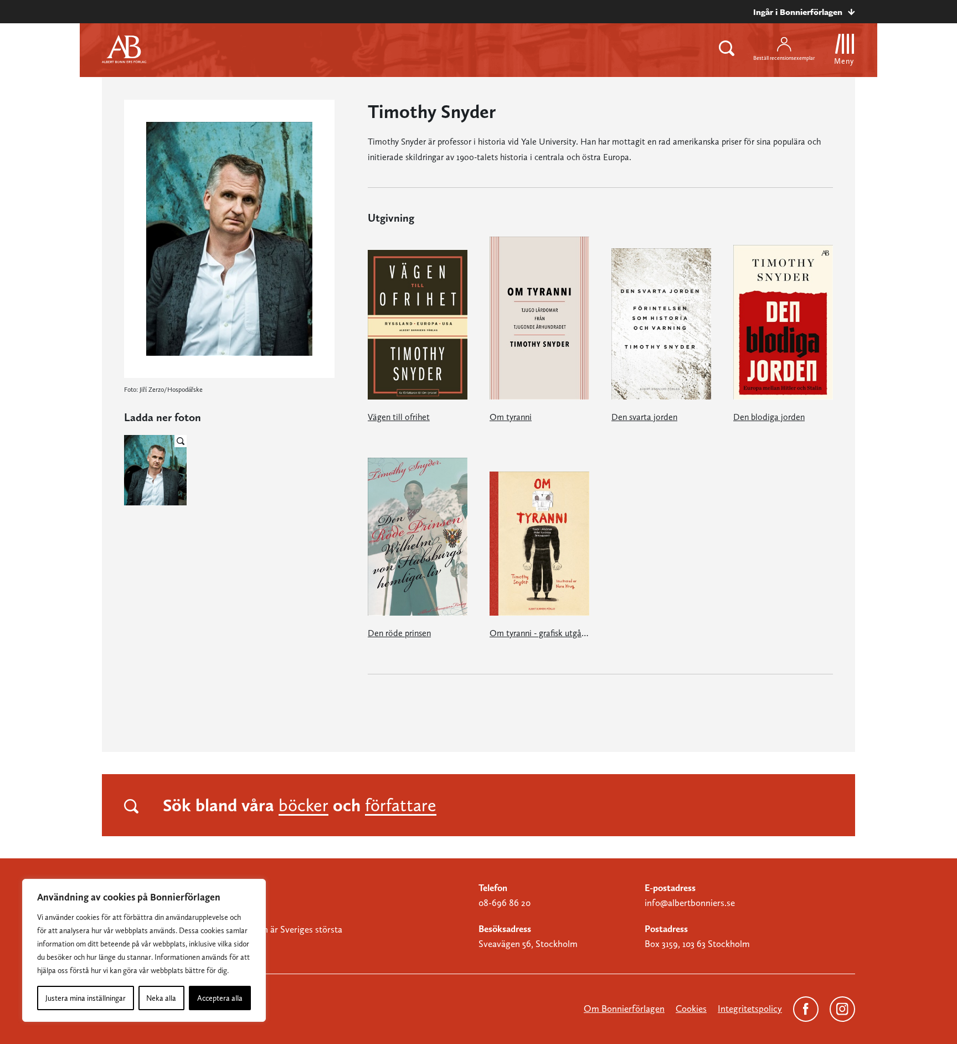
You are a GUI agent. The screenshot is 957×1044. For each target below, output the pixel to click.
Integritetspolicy (750, 1008)
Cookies (691, 1008)
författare (400, 805)
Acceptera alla (220, 998)
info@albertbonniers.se (690, 902)
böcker (303, 805)
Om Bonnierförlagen (624, 1008)
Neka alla (161, 998)
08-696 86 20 (504, 902)
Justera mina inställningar (85, 998)
